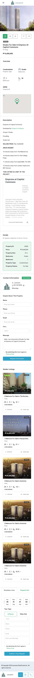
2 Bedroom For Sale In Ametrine (15, 523)
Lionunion (9, 494)
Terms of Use (10, 354)
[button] (17, 101)
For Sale (6, 41)
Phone (5, 309)
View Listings (26, 278)
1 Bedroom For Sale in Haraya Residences (18, 439)
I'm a (4, 326)
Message (6, 335)
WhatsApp (15, 288)
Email (5, 318)
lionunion (9, 409)
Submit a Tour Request (17, 654)
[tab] (5, 36)
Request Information (17, 358)
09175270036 (18, 285)
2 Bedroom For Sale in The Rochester (17, 396)
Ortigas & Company (18, 128)
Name (5, 300)
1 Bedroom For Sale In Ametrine (15, 566)
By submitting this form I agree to (16, 353)
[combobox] (17, 331)
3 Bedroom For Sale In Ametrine (15, 481)
